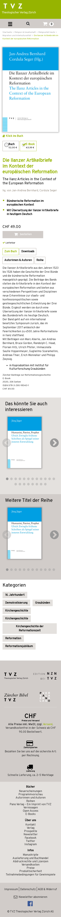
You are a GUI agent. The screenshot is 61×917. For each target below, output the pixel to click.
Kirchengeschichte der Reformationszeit (30, 628)
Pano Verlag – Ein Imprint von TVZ (30, 804)
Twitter (30, 841)
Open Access (30, 811)
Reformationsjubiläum (19, 646)
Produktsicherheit (30, 871)
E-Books (30, 814)
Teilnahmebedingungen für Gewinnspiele (30, 874)
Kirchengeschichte (16, 610)
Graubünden (42, 603)
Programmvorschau (30, 794)
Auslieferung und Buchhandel (30, 858)
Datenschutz (28, 889)
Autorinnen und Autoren (31, 798)
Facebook (30, 838)
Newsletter (31, 834)
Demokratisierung (16, 603)
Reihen (30, 801)
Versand (47, 724)
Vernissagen (30, 807)
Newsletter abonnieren (32, 897)
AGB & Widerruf (47, 889)
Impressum (11, 889)
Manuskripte (30, 855)
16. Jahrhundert (15, 595)
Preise (31, 868)
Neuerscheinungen (30, 791)
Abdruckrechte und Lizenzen (30, 861)
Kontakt (30, 825)
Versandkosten (30, 865)
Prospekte (30, 831)
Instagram (30, 844)
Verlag (30, 828)
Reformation (13, 638)
